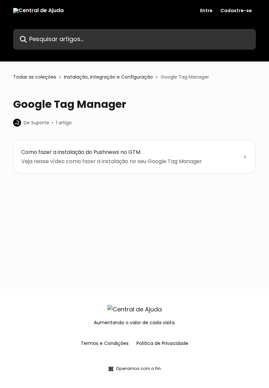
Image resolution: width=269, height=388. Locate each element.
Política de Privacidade (162, 343)
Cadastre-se (236, 10)
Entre (206, 10)
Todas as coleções (34, 77)
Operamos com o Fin (138, 368)
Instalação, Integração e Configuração (108, 77)
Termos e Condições (105, 343)
